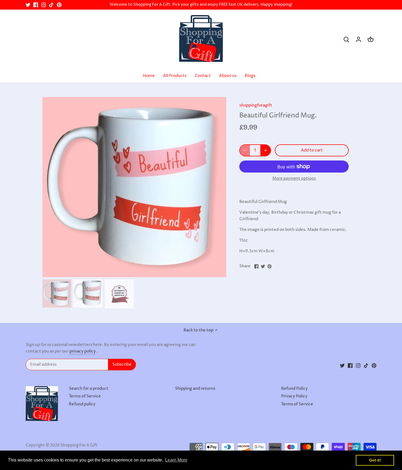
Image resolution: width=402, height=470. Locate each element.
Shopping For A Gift (79, 445)
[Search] (346, 39)
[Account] (359, 39)
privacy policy (82, 351)
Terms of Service (85, 396)
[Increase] (265, 150)
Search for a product (88, 388)
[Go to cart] (370, 39)
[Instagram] (43, 5)
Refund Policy (294, 388)
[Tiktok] (51, 5)
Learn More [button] (176, 460)
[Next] (218, 187)
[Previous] (50, 187)
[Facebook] (35, 5)
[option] (134, 187)
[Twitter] (28, 5)
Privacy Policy (294, 396)
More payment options (294, 178)
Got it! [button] (375, 460)
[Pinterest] (59, 5)
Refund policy (82, 404)
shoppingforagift (255, 105)
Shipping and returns (195, 388)
